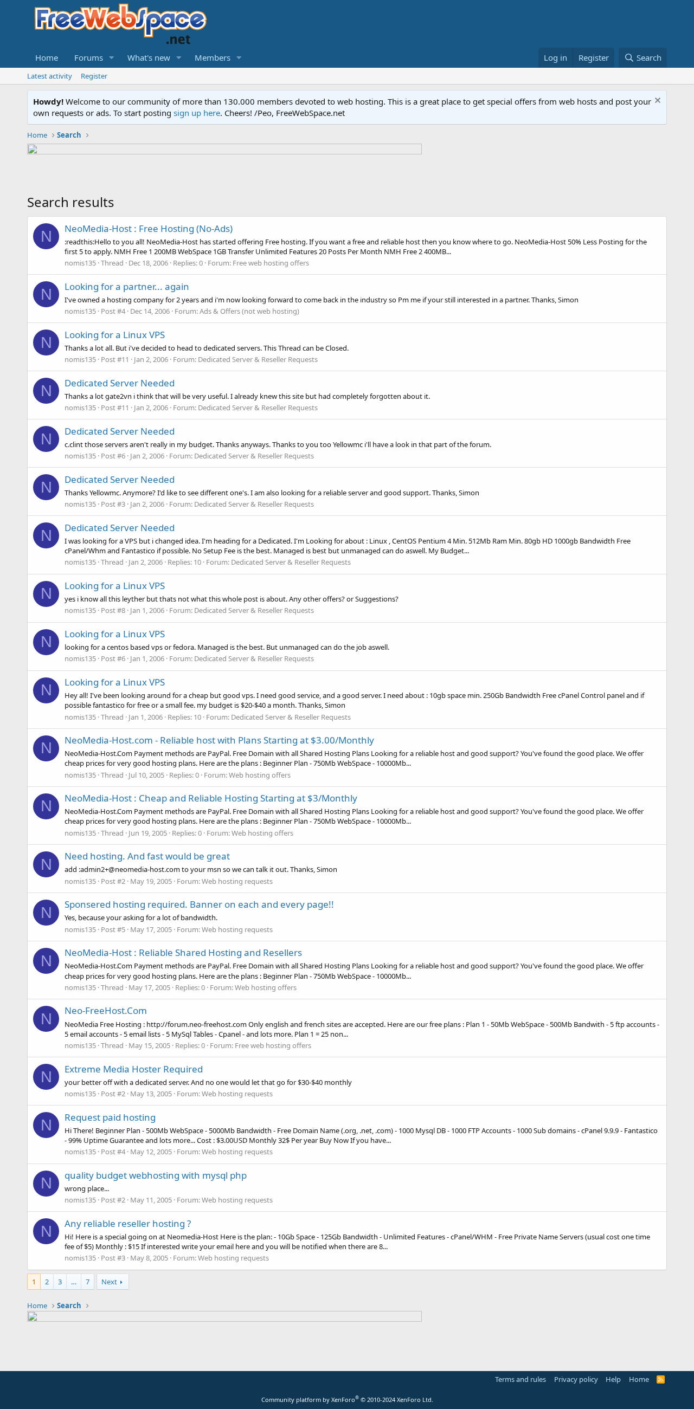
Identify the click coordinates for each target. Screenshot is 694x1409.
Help (613, 1379)
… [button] (73, 1282)
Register (94, 76)
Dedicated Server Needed (120, 383)
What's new (148, 57)
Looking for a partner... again (127, 286)
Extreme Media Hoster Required (134, 1069)
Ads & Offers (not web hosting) (249, 311)
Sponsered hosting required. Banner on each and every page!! (199, 904)
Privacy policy (576, 1379)
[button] (111, 58)
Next (109, 1282)
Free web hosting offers (271, 263)
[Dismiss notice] (656, 101)
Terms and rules (520, 1379)
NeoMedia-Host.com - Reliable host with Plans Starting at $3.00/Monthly (219, 740)
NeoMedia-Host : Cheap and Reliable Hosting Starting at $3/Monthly (211, 798)
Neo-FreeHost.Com (106, 1010)
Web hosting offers (260, 775)
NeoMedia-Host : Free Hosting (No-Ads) (149, 228)
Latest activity (49, 76)
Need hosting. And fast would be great (147, 856)
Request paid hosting (110, 1117)
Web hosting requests (237, 881)
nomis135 (80, 263)
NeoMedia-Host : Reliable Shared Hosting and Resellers (183, 952)
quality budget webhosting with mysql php (156, 1175)
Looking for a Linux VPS (115, 334)
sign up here (197, 112)
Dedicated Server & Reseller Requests (258, 359)
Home (46, 57)
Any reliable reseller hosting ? (128, 1223)
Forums (88, 57)
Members (212, 57)
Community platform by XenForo (347, 1399)
